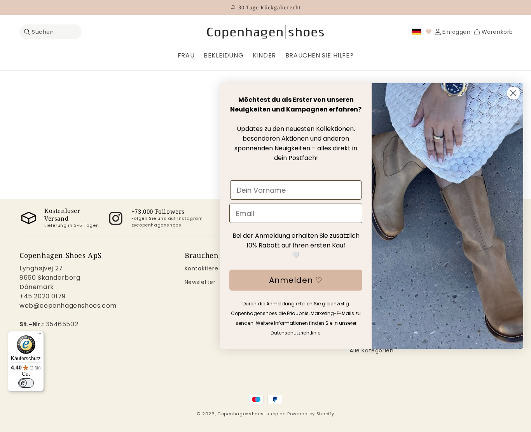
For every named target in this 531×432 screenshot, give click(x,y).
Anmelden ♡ (296, 280)
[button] (50, 32)
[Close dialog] (513, 93)
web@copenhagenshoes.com (68, 305)
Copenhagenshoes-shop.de (251, 414)
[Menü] (39, 335)
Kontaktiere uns (208, 268)
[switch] (26, 383)
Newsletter (200, 282)
